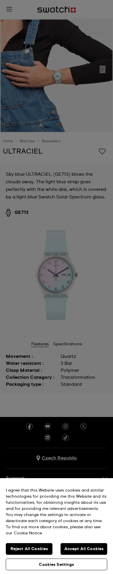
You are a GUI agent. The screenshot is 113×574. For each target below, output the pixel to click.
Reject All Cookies (29, 549)
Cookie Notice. (28, 533)
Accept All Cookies (84, 549)
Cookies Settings (56, 565)
